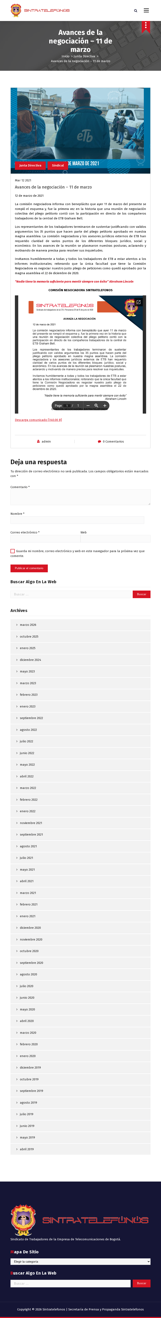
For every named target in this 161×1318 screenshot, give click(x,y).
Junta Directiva (84, 56)
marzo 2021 (28, 893)
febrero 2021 (29, 904)
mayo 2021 (27, 869)
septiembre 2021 (31, 834)
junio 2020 (27, 998)
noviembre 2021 (31, 823)
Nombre (17, 514)
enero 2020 (28, 1056)
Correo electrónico (25, 532)
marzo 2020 (28, 1033)
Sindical (58, 165)
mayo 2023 (27, 671)
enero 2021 (27, 916)
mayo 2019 (27, 1137)
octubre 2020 (29, 951)
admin (46, 441)
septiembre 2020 (31, 963)
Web (83, 532)
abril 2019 (27, 1149)
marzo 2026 (28, 625)
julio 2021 (26, 858)
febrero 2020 (29, 1044)
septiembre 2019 (31, 1091)
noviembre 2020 (31, 939)
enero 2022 (27, 811)
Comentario (20, 487)
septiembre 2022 (31, 718)
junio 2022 (27, 753)
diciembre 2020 (30, 928)
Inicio (65, 56)
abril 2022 (27, 776)
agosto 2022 (28, 730)
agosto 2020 (28, 974)
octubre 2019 (29, 1079)
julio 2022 (26, 741)
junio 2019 (27, 1126)
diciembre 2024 (30, 660)
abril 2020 (27, 1021)
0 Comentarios (113, 441)
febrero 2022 (29, 800)
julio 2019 (26, 1114)
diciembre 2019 (30, 1067)
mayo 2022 (27, 764)
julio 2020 (26, 986)
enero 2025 (27, 648)
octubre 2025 (29, 636)
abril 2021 (27, 881)
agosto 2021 (28, 846)
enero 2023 (27, 706)
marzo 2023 (28, 683)
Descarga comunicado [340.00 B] (38, 420)
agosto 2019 (28, 1102)
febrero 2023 (29, 695)
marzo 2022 (28, 788)
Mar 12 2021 (23, 180)
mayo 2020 (27, 1009)
